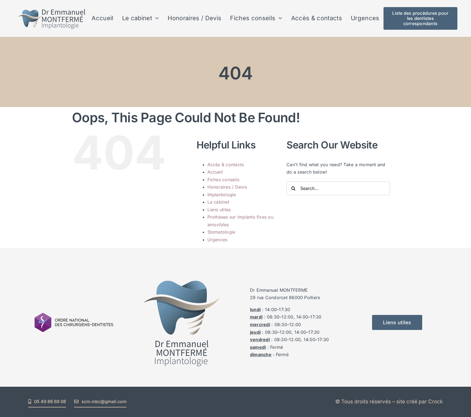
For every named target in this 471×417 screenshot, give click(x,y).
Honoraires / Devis (227, 187)
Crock (435, 401)
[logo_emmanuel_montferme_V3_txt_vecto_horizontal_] (51, 6)
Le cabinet (218, 202)
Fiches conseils (223, 179)
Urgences (217, 239)
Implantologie (221, 194)
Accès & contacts (225, 164)
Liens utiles (219, 209)
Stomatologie (221, 232)
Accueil (215, 172)
